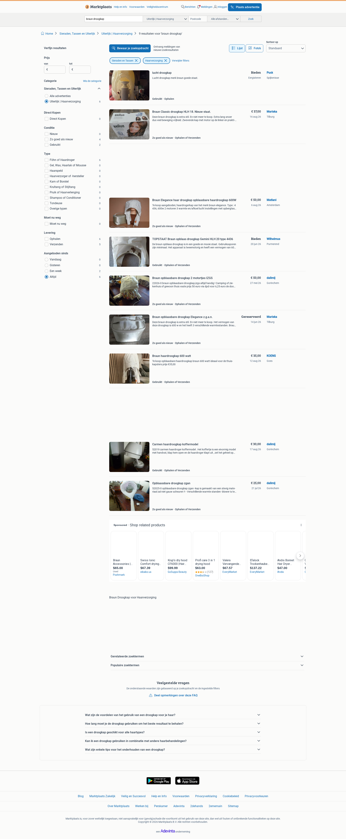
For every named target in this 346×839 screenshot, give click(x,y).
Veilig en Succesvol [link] (133, 796)
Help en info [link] (120, 6)
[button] (204, 7)
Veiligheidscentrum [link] (157, 6)
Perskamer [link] (161, 806)
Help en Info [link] (159, 796)
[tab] (237, 48)
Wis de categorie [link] (92, 81)
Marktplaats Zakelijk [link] (102, 796)
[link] (98, 7)
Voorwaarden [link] (137, 6)
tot (70, 63)
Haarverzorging (154, 60)
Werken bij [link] (141, 806)
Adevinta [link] (179, 806)
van (46, 63)
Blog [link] (81, 796)
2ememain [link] (215, 806)
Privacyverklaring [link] (206, 796)
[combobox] (114, 19)
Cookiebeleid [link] (231, 796)
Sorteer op (272, 42)
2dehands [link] (196, 806)
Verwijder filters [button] (180, 60)
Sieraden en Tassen (122, 60)
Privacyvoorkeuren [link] (256, 796)
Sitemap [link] (233, 806)
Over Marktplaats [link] (118, 806)
